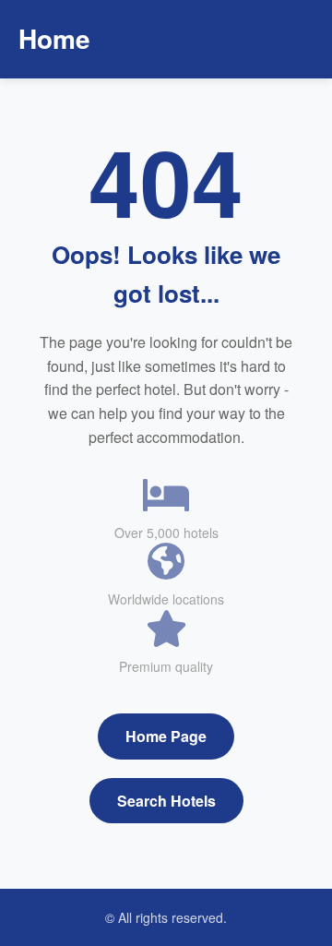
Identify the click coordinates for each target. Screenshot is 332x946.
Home (54, 38)
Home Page (166, 736)
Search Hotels (166, 800)
